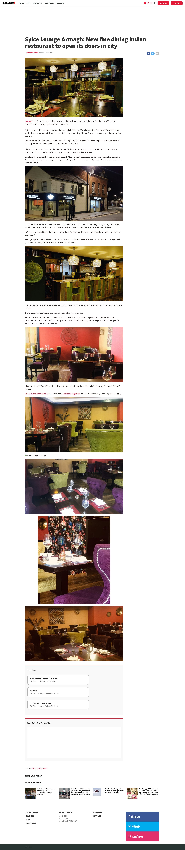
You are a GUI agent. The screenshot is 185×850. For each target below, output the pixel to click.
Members (60, 3)
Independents (42, 768)
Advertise (97, 812)
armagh (34, 768)
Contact (96, 816)
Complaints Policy (68, 821)
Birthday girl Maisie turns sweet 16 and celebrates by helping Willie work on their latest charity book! (149, 791)
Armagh (28, 121)
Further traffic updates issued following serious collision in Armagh (114, 791)
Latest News (32, 812)
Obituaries (49, 3)
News (21, 3)
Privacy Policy (66, 812)
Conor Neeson (32, 53)
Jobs (28, 3)
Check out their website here (37, 394)
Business (30, 816)
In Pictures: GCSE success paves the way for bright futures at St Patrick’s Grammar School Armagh (80, 791)
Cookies (63, 816)
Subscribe (163, 3)
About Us (63, 818)
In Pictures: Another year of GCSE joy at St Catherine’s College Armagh (46, 791)
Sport (29, 820)
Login (177, 3)
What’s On (37, 3)
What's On (31, 823)
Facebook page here (71, 394)
